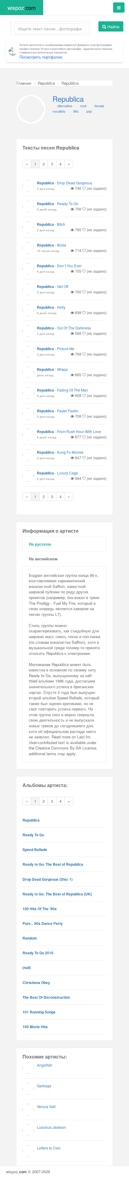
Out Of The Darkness (74, 327)
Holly (61, 307)
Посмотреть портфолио (41, 57)
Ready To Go (67, 203)
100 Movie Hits (35, 1026)
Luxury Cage (67, 472)
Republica (46, 83)
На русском (40, 544)
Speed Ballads (34, 849)
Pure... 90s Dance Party (42, 923)
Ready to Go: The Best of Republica (52, 864)
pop (89, 111)
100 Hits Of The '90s (39, 908)
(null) (26, 967)
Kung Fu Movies (70, 452)
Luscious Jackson (51, 1127)
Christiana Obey (36, 982)
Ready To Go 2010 (37, 952)
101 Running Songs (39, 1012)
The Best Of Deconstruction (46, 997)
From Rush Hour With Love (79, 431)
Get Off (62, 286)
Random (29, 938)
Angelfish (44, 1064)
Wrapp (62, 369)
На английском (43, 559)
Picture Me (65, 348)
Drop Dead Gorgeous (74, 182)
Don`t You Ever (69, 265)
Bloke (61, 244)
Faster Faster (67, 410)
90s (76, 111)
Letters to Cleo (49, 1147)
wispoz (22, 7)
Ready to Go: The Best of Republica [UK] (57, 894)
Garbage (44, 1085)
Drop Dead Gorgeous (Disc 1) (47, 879)
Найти (112, 26)
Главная (23, 83)
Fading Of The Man (72, 389)
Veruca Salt (46, 1106)
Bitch (61, 224)
